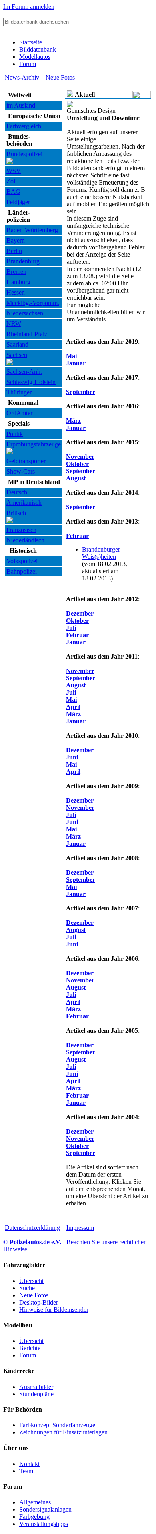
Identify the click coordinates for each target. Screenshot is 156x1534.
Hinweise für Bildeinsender (53, 1309)
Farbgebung (34, 1516)
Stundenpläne (36, 1394)
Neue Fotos (60, 77)
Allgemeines (35, 1502)
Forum (27, 63)
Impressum (80, 1227)
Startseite (30, 42)
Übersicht (31, 1280)
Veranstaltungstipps (43, 1523)
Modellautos (34, 56)
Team (26, 1471)
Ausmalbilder (36, 1386)
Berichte (29, 1348)
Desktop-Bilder (38, 1302)
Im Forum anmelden (28, 6)
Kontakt (29, 1463)
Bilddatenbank (37, 49)
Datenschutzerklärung (32, 1227)
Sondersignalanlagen (45, 1509)
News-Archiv (22, 77)
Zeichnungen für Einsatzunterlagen (63, 1432)
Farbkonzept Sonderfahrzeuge (57, 1425)
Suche (27, 1288)
